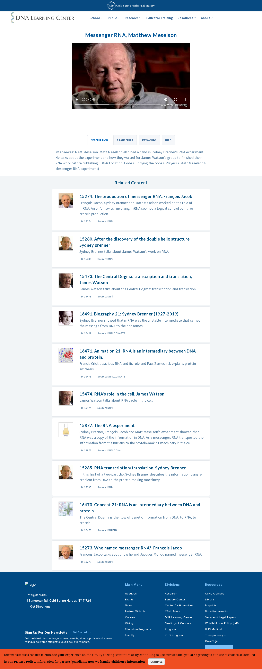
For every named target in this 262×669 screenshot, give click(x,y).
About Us (131, 593)
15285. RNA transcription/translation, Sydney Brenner (132, 467)
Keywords (149, 140)
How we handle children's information (116, 661)
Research (132, 18)
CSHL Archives (214, 593)
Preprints (211, 605)
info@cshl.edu (37, 595)
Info (168, 140)
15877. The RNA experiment (107, 425)
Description (99, 140)
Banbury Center (175, 599)
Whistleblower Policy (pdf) (222, 623)
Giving (129, 623)
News (128, 605)
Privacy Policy (24, 661)
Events (129, 599)
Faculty (129, 635)
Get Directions (40, 606)
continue (156, 661)
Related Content (131, 182)
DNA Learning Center (178, 617)
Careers (130, 617)
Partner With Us (135, 611)
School (94, 18)
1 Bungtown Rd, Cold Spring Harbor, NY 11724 (59, 600)
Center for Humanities (179, 605)
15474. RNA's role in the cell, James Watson (122, 393)
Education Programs (138, 629)
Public (112, 18)
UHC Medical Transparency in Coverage (215, 635)
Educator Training (159, 18)
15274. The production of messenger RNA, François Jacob (135, 196)
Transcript (125, 140)
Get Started (80, 632)
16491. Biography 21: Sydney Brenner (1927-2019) (129, 313)
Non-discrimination (217, 611)
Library (209, 599)
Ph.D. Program (174, 635)
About (205, 18)
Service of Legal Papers (220, 617)
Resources (185, 18)
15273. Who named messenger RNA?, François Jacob (130, 547)
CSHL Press (172, 611)
